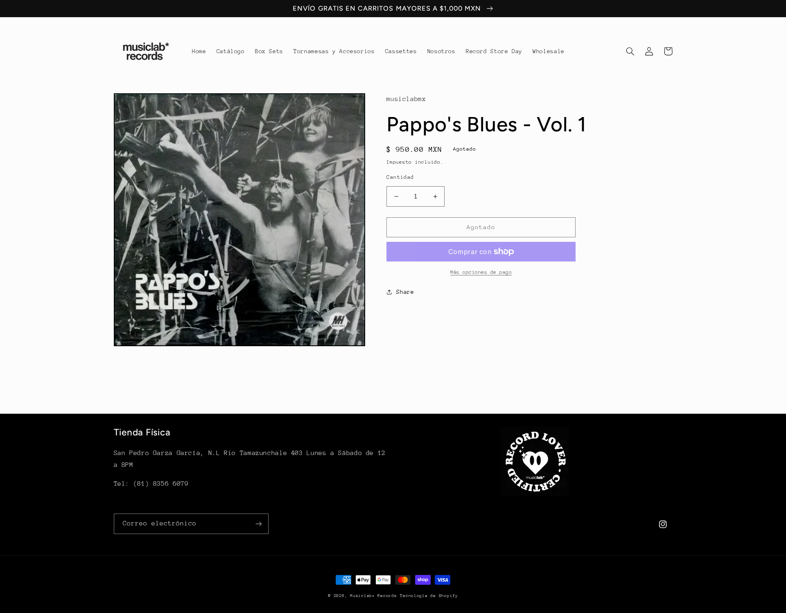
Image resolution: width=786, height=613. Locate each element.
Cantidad (400, 177)
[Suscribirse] (258, 524)
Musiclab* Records (373, 595)
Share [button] (405, 291)
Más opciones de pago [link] (481, 272)
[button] (630, 51)
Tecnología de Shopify (429, 595)
